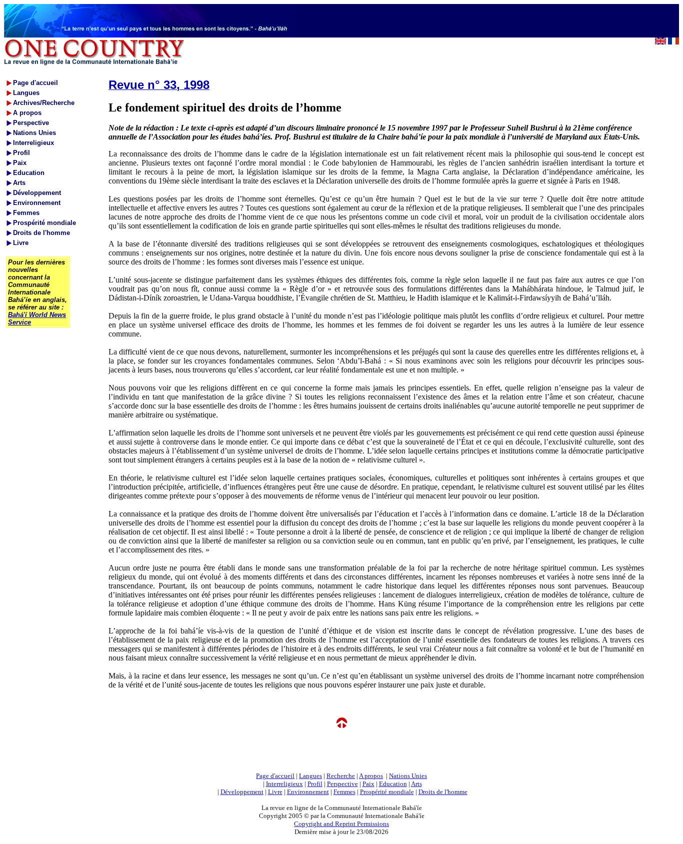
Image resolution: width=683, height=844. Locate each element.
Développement (242, 792)
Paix (368, 784)
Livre (275, 792)
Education (393, 784)
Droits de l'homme (443, 792)
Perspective (342, 784)
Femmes (345, 792)
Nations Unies (408, 776)
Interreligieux (284, 784)
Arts (416, 784)
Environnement (308, 792)
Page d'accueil (275, 776)
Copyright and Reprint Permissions (341, 824)
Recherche (340, 776)
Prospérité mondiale (387, 792)
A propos (371, 776)
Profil (315, 784)
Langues (310, 776)
